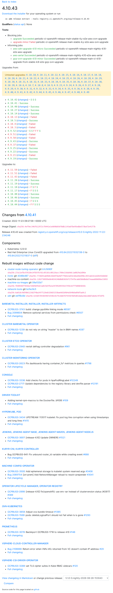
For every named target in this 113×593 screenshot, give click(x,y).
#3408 (89, 471)
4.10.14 (12, 113)
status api (19, 24)
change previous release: (50, 578)
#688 (86, 454)
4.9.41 (18, 92)
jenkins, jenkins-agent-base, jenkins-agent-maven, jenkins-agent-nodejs (47, 432)
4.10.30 (10, 82)
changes (23, 99)
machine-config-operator (18, 465)
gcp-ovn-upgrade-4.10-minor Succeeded (34, 58)
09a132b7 (37, 282)
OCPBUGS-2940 (16, 346)
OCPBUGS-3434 (16, 417)
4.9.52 (12, 131)
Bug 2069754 (15, 474)
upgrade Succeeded (23, 38)
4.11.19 (12, 183)
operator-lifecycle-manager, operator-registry (32, 486)
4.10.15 (63, 75)
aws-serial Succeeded (24, 55)
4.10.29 (97, 78)
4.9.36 (76, 88)
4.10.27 (12, 110)
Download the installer (13, 13)
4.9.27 (86, 85)
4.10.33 (42, 82)
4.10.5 (12, 120)
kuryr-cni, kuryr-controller (20, 448)
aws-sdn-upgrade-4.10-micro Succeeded (34, 48)
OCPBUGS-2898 (16, 491)
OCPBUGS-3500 (16, 471)
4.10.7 (29, 85)
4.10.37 (86, 82)
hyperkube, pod (11, 411)
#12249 (74, 380)
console (7, 374)
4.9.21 (12, 155)
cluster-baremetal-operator (20, 324)
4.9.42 (28, 92)
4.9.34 (57, 88)
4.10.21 (20, 78)
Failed (34, 117)
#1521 (62, 437)
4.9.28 (96, 85)
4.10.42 (12, 99)
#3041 (90, 474)
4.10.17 (85, 75)
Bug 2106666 (14, 549)
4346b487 (23, 275)
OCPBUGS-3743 (16, 309)
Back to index (9, 1)
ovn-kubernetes (12, 506)
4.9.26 (77, 85)
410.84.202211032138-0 (71, 252)
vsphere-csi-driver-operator (20, 560)
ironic (10, 275)
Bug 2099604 (15, 312)
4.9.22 (12, 151)
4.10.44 (12, 204)
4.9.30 (18, 88)
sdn (9, 295)
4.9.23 (58, 85)
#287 (81, 329)
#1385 (57, 511)
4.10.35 (64, 82)
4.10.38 (97, 82)
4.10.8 (39, 85)
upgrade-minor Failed (24, 42)
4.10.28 (86, 78)
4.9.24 (67, 85)
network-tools (15, 289)
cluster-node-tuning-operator (23, 269)
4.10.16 (74, 75)
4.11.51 (12, 173)
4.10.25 (64, 78)
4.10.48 (12, 194)
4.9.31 (28, 88)
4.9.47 (66, 92)
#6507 (79, 312)
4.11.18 (12, 187)
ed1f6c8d (20, 295)
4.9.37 (12, 144)
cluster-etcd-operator (17, 341)
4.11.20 (12, 180)
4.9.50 (12, 138)
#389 (10, 494)
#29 (101, 549)
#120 (75, 565)
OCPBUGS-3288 (16, 565)
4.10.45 (12, 201)
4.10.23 (42, 78)
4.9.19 (12, 158)
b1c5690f (47, 269)
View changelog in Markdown (17, 578)
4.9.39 (95, 88)
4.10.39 (10, 85)
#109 (65, 400)
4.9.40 (9, 92)
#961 (67, 346)
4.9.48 (76, 92)
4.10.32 (31, 82)
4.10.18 (96, 75)
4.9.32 (37, 88)
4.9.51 (12, 134)
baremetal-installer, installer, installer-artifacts (34, 303)
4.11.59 (12, 170)
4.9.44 (37, 92)
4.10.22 (31, 78)
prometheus (9, 526)
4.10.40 (12, 106)
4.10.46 (12, 197)
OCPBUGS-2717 (16, 383)
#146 (72, 532)
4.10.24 (53, 78)
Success (24, 103)
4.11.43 (12, 176)
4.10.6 (20, 85)
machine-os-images (18, 282)
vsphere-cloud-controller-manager (25, 543)
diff (35, 255)
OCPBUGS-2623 (16, 363)
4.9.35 (66, 88)
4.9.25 (12, 148)
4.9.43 (12, 141)
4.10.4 (12, 124)
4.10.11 (42, 75)
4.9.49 (85, 92)
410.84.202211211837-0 (20, 255)
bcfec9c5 (31, 289)
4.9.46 (57, 92)
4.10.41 (12, 103)
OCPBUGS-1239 (16, 329)
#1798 (88, 363)
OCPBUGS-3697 (16, 437)
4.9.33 (47, 88)
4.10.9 (48, 85)
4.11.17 (12, 190)
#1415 (26, 420)
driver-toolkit (11, 395)
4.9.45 (47, 92)
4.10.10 (31, 75)
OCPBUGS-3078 (16, 532)
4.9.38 (85, 88)
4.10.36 (75, 82)
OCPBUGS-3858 (16, 511)
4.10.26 (75, 78)
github (36, 589)
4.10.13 (12, 117)
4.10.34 (53, 82)
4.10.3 (12, 127)
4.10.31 (20, 82)
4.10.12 (53, 75)
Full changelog (15, 316)
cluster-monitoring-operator (21, 357)
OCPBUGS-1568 (16, 515)
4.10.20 (10, 78)
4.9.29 (9, 88)
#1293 (87, 515)
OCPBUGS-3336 (16, 380)
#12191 (94, 383)
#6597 (67, 309)
